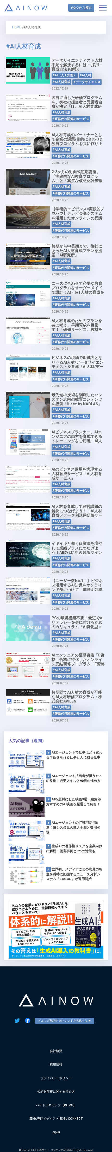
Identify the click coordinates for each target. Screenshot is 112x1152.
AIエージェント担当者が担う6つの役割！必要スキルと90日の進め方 (73, 778)
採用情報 (56, 1064)
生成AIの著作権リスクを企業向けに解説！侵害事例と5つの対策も (74, 848)
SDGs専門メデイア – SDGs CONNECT (56, 1119)
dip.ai (56, 1132)
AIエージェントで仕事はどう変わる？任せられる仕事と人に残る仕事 (74, 754)
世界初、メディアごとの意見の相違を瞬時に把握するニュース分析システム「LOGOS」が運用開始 (74, 874)
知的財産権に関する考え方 (56, 1091)
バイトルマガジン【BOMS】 (56, 1105)
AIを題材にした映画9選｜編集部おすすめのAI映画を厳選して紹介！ (73, 801)
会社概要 (56, 1051)
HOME (16, 27)
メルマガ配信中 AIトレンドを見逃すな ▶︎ (64, 1020)
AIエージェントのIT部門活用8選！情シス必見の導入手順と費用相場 (73, 827)
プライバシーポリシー (56, 1078)
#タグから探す (81, 8)
